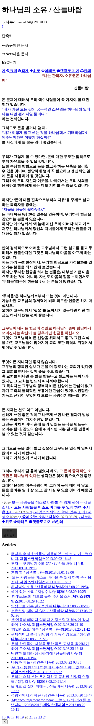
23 (40, 717)
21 (31, 717)
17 (13, 717)
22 (35, 717)
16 (8, 717)
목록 (10, 533)
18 (17, 717)
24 (45, 717)
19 (22, 717)
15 (3, 717)
